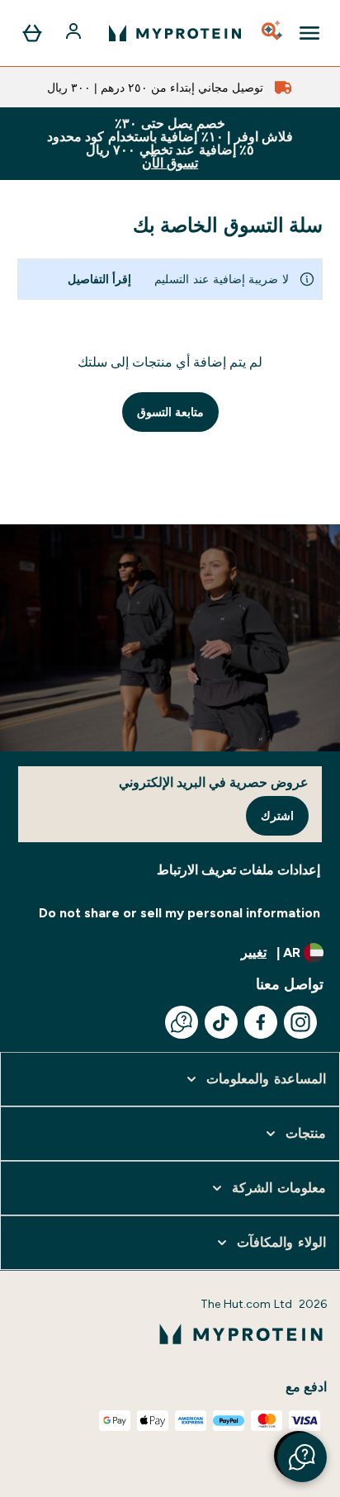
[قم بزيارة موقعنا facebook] (260, 1022)
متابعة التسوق (170, 412)
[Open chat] (181, 1022)
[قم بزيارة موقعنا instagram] (300, 1022)
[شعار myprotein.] (175, 33)
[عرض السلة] (32, 33)
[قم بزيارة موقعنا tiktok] (221, 1022)
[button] (302, 1457)
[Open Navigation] (309, 33)
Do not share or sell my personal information (179, 913)
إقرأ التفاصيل (100, 279)
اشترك (277, 815)
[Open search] (273, 33)
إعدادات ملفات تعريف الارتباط (238, 870)
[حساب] (75, 33)
